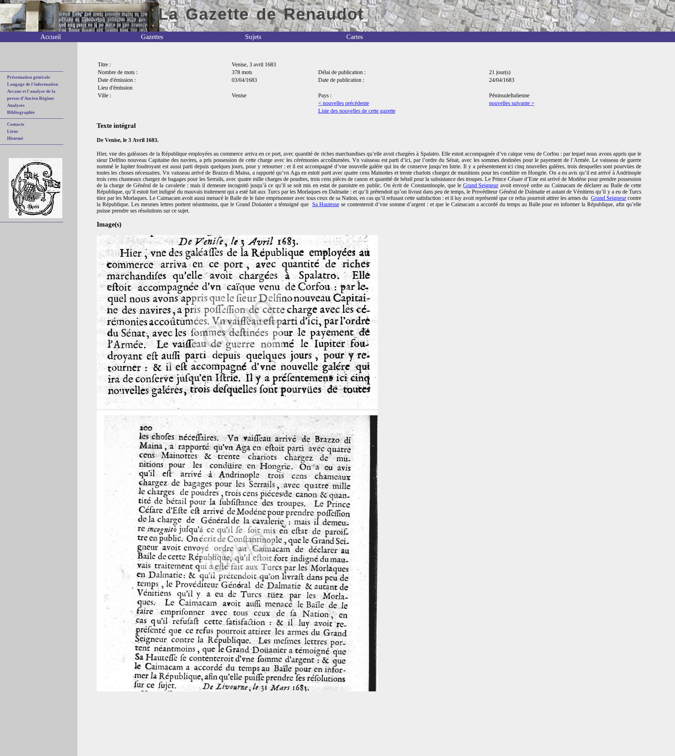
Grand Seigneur (480, 185)
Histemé (15, 138)
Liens (12, 131)
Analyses (16, 105)
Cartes (354, 36)
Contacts (15, 124)
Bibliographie (21, 112)
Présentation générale (28, 77)
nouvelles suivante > (511, 103)
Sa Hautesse (325, 204)
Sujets (253, 36)
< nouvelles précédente (343, 103)
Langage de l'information (32, 84)
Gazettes (152, 36)
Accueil (50, 36)
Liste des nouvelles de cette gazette (357, 111)
